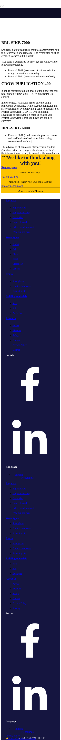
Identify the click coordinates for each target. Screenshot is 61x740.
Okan (15, 254)
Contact (16, 340)
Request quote (19, 291)
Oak (14, 249)
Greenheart (18, 264)
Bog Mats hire (19, 207)
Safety (16, 335)
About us (17, 330)
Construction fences (22, 286)
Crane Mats (18, 217)
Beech (15, 259)
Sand (15, 303)
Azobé (16, 244)
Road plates (18, 281)
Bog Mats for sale (21, 212)
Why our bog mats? (22, 232)
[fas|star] (29, 385)
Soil (14, 308)
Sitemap (16, 350)
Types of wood (20, 222)
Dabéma (16, 268)
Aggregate (17, 313)
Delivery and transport (23, 227)
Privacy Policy (20, 345)
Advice (16, 325)
